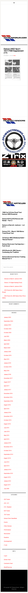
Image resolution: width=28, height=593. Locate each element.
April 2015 (6, 439)
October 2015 (7, 420)
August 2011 (7, 485)
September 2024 (8, 321)
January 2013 (7, 481)
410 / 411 (6, 503)
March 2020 (7, 348)
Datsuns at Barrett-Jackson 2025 (13, 278)
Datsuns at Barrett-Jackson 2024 (13, 286)
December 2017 (8, 378)
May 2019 (6, 359)
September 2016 (8, 401)
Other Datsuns (8, 526)
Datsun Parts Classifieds (10, 518)
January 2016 (7, 412)
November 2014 (8, 446)
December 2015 (8, 416)
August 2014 (7, 458)
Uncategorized (8, 541)
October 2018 (7, 367)
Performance (7, 530)
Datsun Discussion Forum (14, 38)
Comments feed (8, 563)
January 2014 (7, 469)
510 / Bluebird (7, 507)
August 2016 (7, 405)
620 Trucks (7, 511)
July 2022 (6, 336)
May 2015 (6, 435)
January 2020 (7, 351)
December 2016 (8, 393)
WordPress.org (8, 567)
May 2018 (6, 370)
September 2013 (8, 473)
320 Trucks (7, 499)
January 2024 (7, 325)
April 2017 (6, 386)
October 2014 (7, 450)
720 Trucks (7, 514)
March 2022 (7, 340)
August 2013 (7, 477)
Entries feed (7, 559)
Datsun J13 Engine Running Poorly (13, 282)
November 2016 (8, 397)
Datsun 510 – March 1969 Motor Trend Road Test (13, 232)
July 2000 (6, 488)
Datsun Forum (15, 587)
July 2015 (6, 427)
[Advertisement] (14, 19)
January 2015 (7, 443)
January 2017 (7, 389)
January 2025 (7, 317)
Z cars (5, 545)
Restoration (7, 533)
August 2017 (7, 382)
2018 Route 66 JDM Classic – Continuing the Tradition (12, 251)
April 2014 (6, 466)
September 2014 (8, 454)
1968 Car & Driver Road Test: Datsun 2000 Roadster (12, 213)
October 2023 (7, 328)
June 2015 (6, 431)
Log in (5, 556)
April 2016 (6, 408)
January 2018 (7, 374)
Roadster (6, 537)
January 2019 (7, 363)
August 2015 (7, 424)
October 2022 (7, 332)
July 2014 (6, 462)
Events (6, 522)
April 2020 (6, 344)
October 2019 (7, 355)
